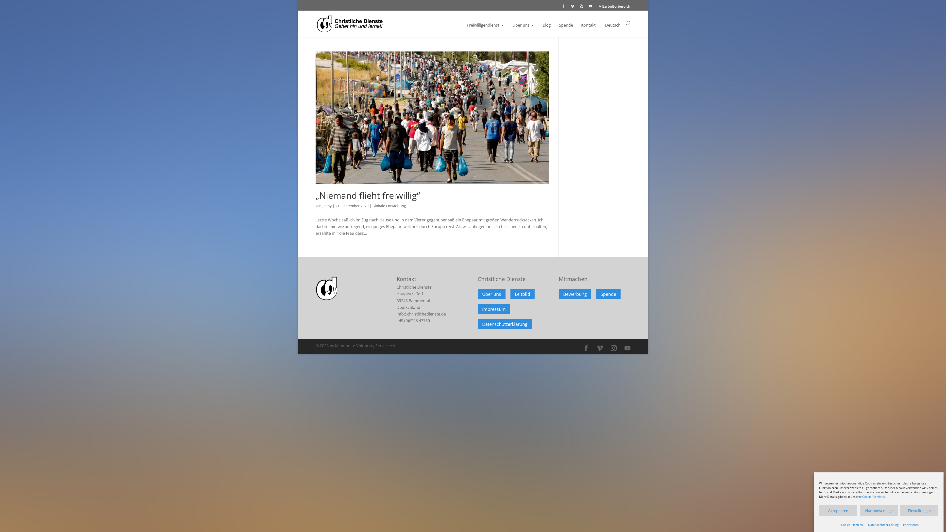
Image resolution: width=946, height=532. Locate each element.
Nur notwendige (879, 510)
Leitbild (522, 294)
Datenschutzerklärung (883, 525)
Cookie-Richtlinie (852, 525)
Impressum (911, 525)
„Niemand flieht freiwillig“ (368, 195)
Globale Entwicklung (389, 205)
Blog (547, 25)
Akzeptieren (838, 510)
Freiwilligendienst (483, 25)
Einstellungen (919, 510)
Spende (566, 25)
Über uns (521, 25)
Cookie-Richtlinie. (874, 497)
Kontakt (588, 25)
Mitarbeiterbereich (614, 7)
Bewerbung (575, 294)
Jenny (327, 205)
